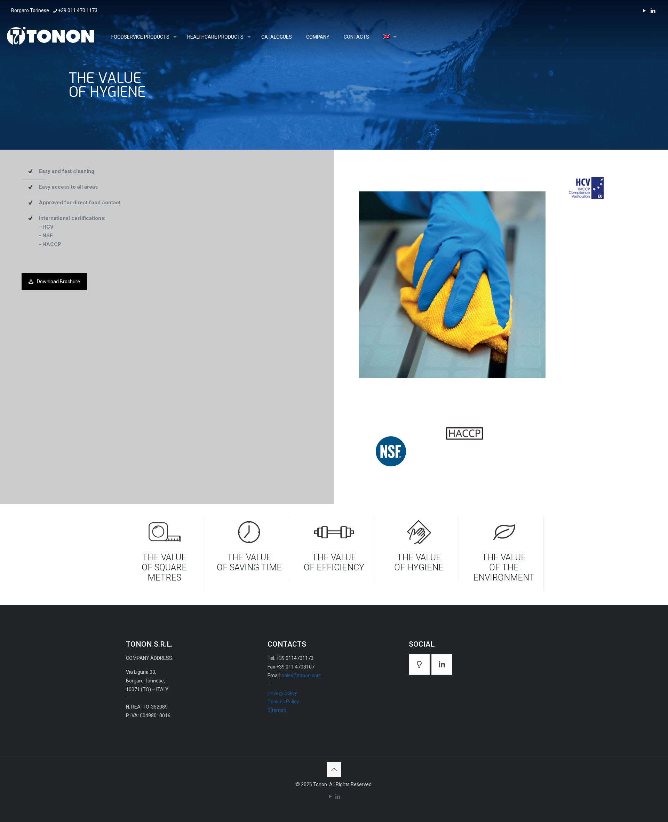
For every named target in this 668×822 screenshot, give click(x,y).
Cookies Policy (283, 701)
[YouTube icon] (644, 11)
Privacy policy (282, 693)
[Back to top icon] (334, 769)
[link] (586, 188)
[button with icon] (419, 664)
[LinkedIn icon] (652, 11)
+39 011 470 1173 (77, 10)
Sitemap (277, 710)
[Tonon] (50, 37)
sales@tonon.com (301, 675)
